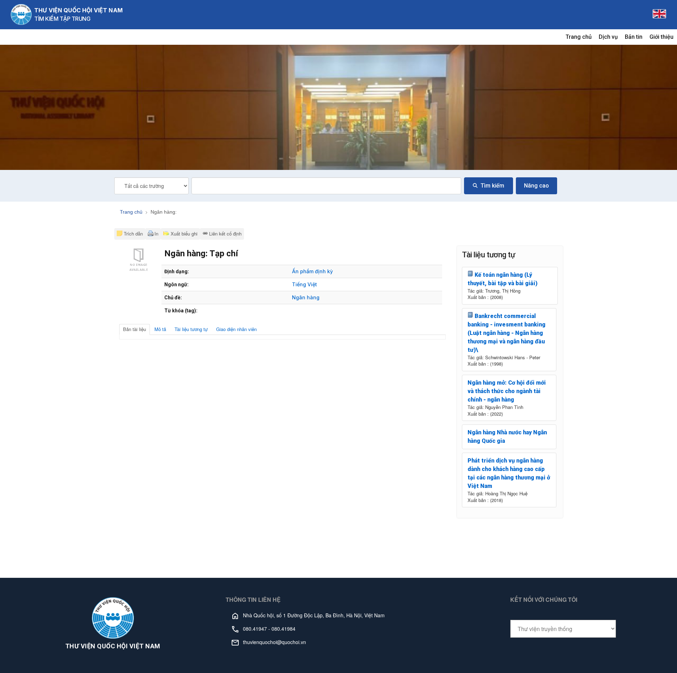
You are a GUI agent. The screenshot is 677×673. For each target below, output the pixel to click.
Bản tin (633, 36)
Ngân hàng (305, 297)
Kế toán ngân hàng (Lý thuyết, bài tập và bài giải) (502, 279)
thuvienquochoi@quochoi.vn (274, 642)
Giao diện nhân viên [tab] (236, 329)
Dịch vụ (608, 36)
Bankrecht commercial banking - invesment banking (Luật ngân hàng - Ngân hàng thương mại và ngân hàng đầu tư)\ (506, 333)
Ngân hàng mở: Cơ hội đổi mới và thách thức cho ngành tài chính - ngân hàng (507, 391)
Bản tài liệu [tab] (134, 329)
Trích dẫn (133, 233)
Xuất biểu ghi (183, 233)
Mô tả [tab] (160, 329)
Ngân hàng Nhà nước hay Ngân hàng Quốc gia (507, 436)
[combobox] (326, 185)
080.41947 (255, 628)
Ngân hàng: (164, 212)
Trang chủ (579, 36)
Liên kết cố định (225, 233)
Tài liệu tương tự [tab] (191, 329)
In (156, 233)
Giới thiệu (661, 36)
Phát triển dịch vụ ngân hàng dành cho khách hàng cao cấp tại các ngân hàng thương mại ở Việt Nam (509, 473)
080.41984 (283, 628)
